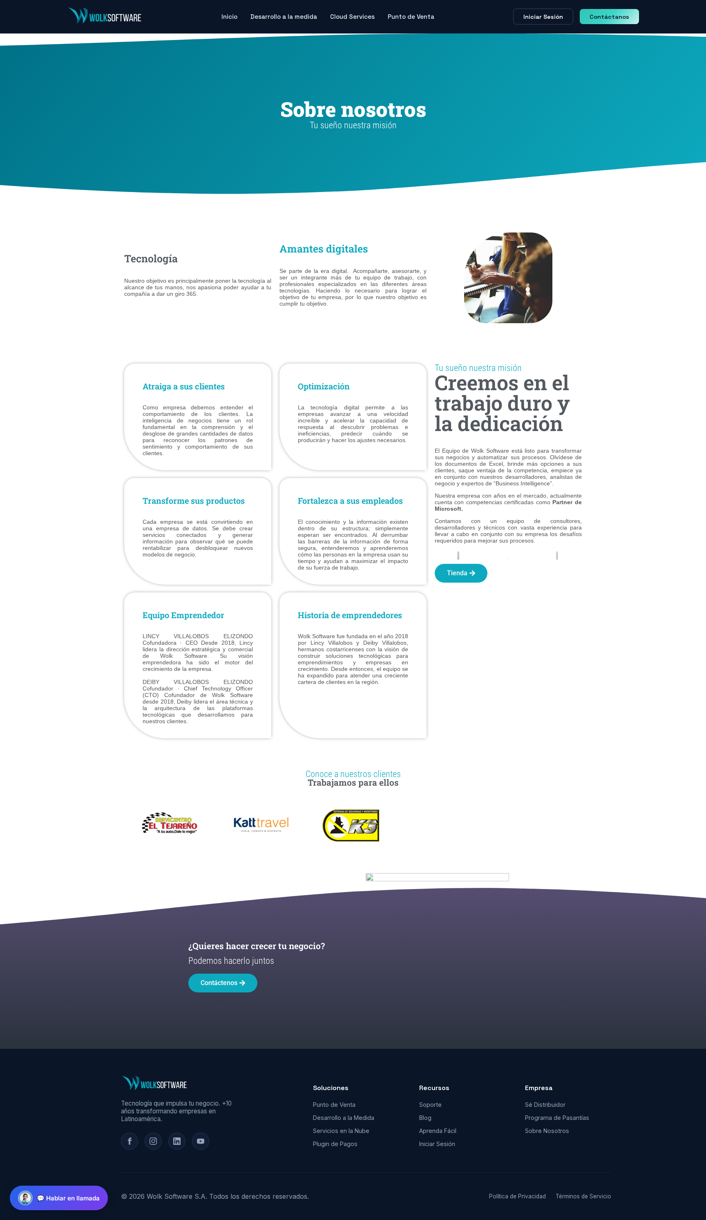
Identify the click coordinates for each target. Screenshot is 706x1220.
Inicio (229, 16)
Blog (425, 1117)
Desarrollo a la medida (283, 16)
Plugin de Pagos (335, 1143)
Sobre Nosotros (547, 1130)
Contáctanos (609, 16)
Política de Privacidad (517, 1196)
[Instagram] (153, 1141)
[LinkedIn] (176, 1141)
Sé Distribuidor (545, 1104)
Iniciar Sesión (543, 16)
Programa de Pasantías (557, 1117)
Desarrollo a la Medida (343, 1117)
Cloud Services (352, 16)
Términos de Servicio (583, 1196)
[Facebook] (129, 1141)
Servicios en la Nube (341, 1130)
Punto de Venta (411, 16)
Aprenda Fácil (437, 1130)
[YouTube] (200, 1141)
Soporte (430, 1104)
